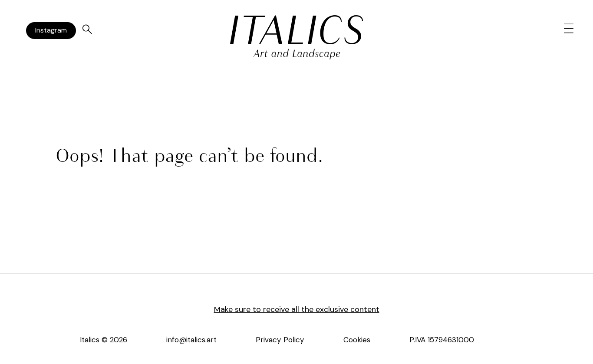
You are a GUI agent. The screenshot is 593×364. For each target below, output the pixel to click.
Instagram (51, 30)
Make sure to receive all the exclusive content (296, 309)
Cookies (356, 339)
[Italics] (296, 29)
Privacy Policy (280, 339)
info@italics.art (191, 339)
